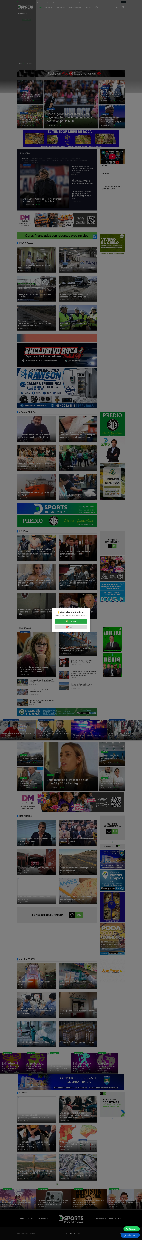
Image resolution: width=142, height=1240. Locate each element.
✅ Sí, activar (71, 621)
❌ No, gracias (71, 627)
